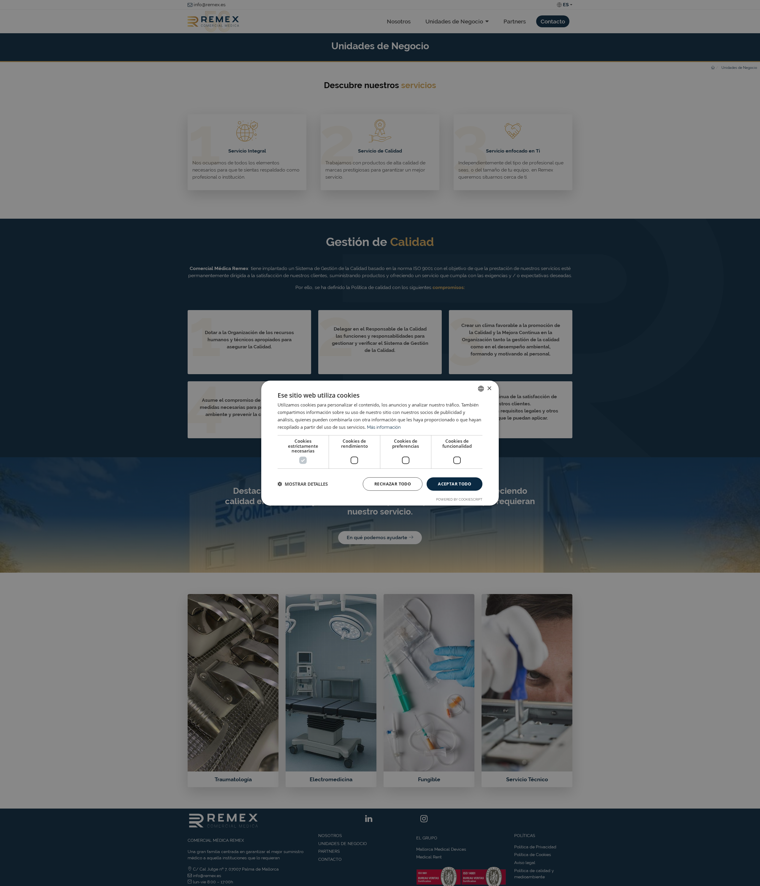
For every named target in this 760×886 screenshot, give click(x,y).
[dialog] (380, 443)
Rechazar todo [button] (392, 484)
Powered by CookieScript (459, 499)
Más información (384, 427)
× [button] (489, 388)
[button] (303, 484)
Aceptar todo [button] (454, 484)
